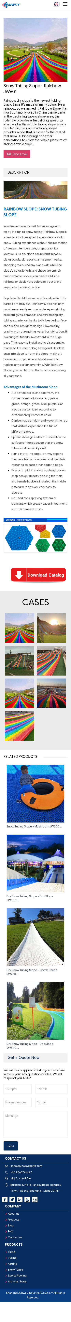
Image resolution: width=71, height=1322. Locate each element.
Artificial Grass (17, 1281)
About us (13, 1213)
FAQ (10, 1231)
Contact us (15, 1237)
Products (13, 1219)
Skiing (11, 1252)
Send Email (17, 154)
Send (10, 1146)
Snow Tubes (15, 1269)
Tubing (12, 1257)
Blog (11, 1225)
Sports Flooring (17, 1275)
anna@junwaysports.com (26, 1166)
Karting (12, 1263)
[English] (56, 4)
